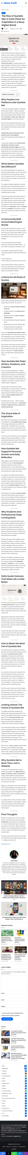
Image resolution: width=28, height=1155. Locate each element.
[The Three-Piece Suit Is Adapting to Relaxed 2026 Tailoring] (5, 1041)
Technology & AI (6, 1076)
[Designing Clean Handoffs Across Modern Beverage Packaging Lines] (7, 949)
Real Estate (5, 1095)
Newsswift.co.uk (5, 844)
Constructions (5, 1108)
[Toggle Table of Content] (17, 94)
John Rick (6, 28)
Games (4, 1100)
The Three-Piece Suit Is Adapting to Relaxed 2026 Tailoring (18, 1040)
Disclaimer (14, 1149)
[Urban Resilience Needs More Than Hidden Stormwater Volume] (7, 932)
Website (3, 1006)
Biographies (5, 1068)
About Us (9, 1146)
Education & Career (7, 1093)
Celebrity (4, 1071)
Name (3, 993)
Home (4, 9)
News (3, 1078)
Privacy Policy (22, 1146)
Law (3, 1113)
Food (3, 1103)
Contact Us (15, 1146)
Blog (8, 9)
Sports (3, 1081)
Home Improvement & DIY (8, 1098)
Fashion (4, 1088)
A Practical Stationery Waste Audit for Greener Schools (20, 940)
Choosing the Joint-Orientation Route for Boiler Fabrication (20, 957)
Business (4, 1073)
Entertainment (5, 1083)
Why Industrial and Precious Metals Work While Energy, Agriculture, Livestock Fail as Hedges (19, 1056)
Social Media (5, 1115)
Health (3, 1086)
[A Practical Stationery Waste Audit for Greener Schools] (21, 932)
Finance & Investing (7, 1110)
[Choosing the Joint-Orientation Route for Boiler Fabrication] (21, 949)
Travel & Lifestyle (6, 1090)
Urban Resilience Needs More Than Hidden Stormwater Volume (7, 940)
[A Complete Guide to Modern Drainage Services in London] (5, 1033)
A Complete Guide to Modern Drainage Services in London (18, 1032)
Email (3, 999)
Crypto (4, 1105)
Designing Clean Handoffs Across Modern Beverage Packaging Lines (6, 957)
